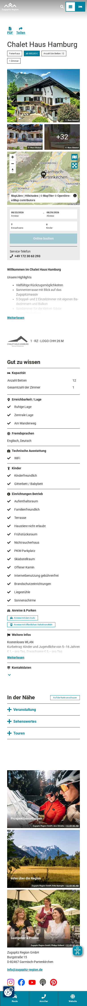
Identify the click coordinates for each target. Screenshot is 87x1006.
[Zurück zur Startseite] (10, 7)
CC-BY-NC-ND (72, 826)
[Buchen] (80, 7)
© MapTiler (47, 196)
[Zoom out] (12, 163)
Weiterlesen (15, 317)
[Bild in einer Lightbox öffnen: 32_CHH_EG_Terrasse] (25, 137)
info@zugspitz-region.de (25, 969)
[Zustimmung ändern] (8, 991)
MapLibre (17, 196)
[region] (43, 178)
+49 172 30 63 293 (27, 256)
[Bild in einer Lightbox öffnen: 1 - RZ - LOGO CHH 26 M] (18, 341)
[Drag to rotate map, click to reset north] (12, 170)
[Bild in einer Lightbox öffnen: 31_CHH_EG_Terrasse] (62, 137)
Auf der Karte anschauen (65, 697)
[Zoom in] (12, 157)
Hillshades (31, 196)
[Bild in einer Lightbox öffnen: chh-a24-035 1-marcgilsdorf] (43, 95)
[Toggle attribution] (75, 195)
